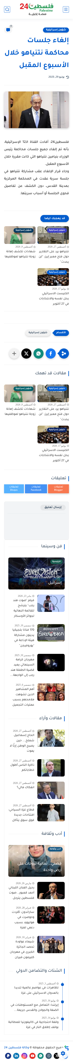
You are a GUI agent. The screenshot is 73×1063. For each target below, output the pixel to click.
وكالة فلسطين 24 (16, 1048)
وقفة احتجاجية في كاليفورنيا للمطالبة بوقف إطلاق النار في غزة (33, 1025)
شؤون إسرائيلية (56, 30)
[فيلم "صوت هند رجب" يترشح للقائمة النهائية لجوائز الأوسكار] (51, 603)
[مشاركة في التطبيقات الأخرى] (14, 353)
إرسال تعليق (53, 507)
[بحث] (7, 9)
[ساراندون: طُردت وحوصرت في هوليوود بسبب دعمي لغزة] (51, 915)
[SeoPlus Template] (66, 1048)
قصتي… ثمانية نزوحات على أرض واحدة (39, 867)
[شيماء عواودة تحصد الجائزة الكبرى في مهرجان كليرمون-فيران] (51, 944)
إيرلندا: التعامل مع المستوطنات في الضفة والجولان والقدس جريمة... (35, 1008)
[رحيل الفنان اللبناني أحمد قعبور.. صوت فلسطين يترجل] (51, 890)
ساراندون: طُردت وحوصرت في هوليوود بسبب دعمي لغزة (23, 920)
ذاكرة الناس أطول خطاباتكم (22, 768)
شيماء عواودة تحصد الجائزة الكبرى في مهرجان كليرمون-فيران (22, 949)
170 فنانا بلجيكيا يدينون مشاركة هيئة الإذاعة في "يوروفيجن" (23, 638)
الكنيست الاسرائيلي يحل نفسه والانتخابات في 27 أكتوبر (54, 299)
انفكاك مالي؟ (25, 787)
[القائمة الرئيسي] (66, 9)
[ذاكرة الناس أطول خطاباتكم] (51, 768)
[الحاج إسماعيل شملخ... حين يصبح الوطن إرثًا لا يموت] (51, 738)
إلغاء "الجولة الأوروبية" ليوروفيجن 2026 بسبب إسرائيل (42, 576)
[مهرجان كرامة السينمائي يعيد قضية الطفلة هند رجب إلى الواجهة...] (51, 662)
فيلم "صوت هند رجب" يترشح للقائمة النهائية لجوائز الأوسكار (23, 608)
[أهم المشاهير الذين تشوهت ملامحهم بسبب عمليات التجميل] (51, 692)
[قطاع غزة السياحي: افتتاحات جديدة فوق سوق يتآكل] (51, 812)
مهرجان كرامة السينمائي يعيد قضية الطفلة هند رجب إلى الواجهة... (22, 667)
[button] (51, 353)
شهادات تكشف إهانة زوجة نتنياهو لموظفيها (20, 254)
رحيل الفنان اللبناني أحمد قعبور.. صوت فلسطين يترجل (21, 893)
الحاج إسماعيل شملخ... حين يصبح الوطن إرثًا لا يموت (22, 743)
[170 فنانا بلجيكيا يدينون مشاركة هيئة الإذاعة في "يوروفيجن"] (51, 632)
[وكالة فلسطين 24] (36, 9)
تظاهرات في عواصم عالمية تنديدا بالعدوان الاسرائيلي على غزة (36, 990)
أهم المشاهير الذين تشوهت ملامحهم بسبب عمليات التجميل (23, 697)
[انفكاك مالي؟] (51, 790)
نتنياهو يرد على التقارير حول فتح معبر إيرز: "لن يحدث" (54, 257)
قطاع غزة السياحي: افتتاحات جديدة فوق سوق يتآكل (21, 815)
